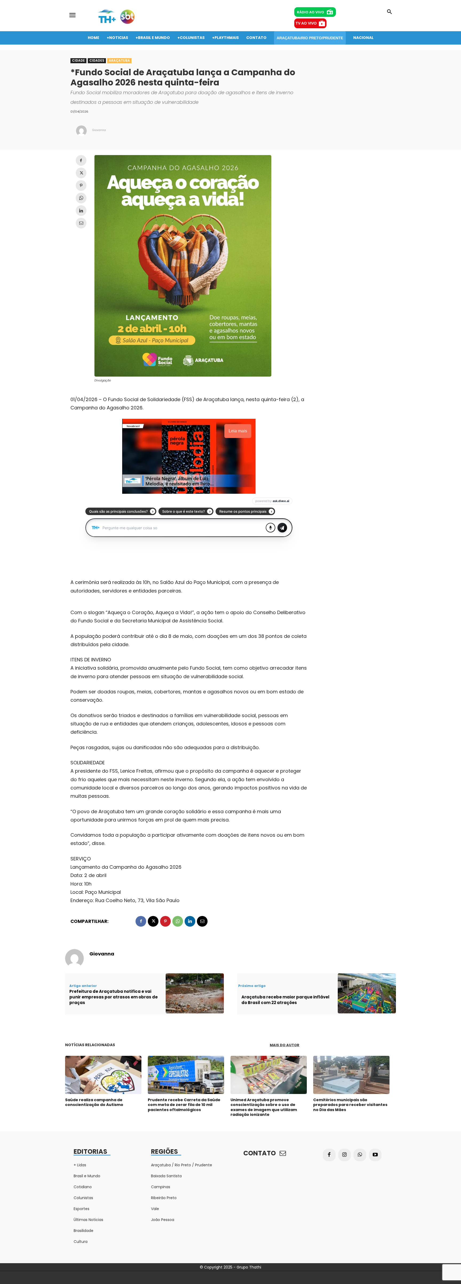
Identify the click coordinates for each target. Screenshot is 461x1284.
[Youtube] (375, 1155)
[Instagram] (344, 1155)
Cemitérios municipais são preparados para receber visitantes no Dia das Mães (350, 1104)
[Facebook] (81, 160)
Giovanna (99, 130)
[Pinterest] (81, 185)
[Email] (81, 223)
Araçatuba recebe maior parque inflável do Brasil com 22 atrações (285, 999)
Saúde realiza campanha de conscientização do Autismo (94, 1102)
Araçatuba (119, 60)
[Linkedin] (81, 210)
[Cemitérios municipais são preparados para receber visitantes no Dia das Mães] (351, 1075)
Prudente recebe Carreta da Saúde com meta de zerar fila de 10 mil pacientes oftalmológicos (184, 1104)
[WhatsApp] (81, 198)
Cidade (78, 60)
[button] (389, 12)
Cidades (96, 60)
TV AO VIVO (306, 23)
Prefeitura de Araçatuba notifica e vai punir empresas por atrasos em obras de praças (113, 997)
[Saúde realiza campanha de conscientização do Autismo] (103, 1075)
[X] (81, 173)
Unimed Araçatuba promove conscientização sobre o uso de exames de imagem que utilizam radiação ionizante (263, 1107)
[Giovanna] (81, 130)
